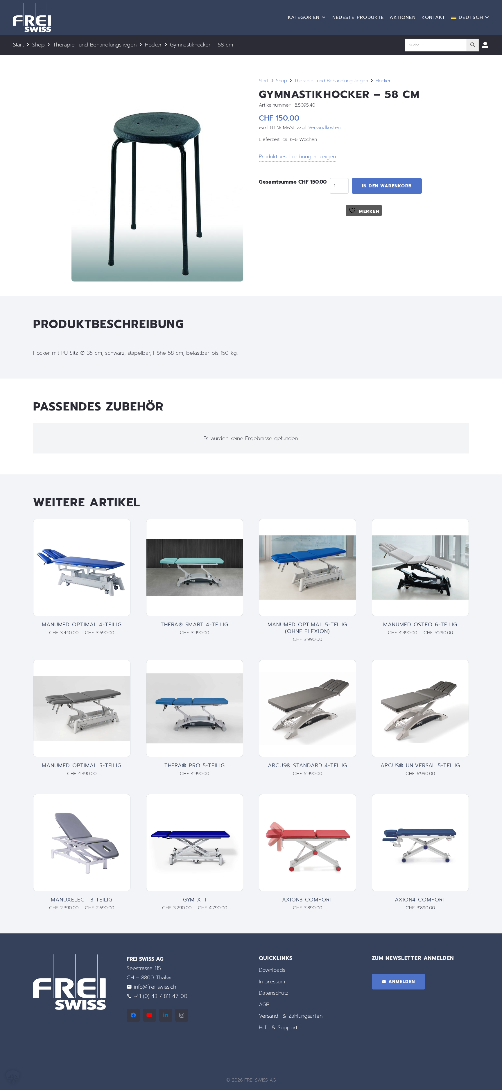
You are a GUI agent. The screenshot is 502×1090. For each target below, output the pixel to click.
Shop (38, 45)
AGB (264, 1005)
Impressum (272, 982)
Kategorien (304, 17)
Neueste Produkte (358, 17)
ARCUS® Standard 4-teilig (307, 765)
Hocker (153, 45)
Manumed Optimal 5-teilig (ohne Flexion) (307, 628)
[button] (470, 17)
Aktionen (403, 17)
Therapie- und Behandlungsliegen (95, 45)
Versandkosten (324, 127)
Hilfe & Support (278, 1027)
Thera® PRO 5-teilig (194, 765)
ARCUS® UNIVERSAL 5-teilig (420, 765)
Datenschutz (273, 993)
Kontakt (433, 17)
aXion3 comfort (307, 900)
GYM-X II (194, 900)
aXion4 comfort (420, 900)
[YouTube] (149, 1015)
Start (18, 45)
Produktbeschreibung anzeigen (297, 157)
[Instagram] (181, 1015)
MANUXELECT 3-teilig (81, 900)
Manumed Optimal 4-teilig (82, 625)
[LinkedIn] (165, 1015)
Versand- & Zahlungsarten (290, 1016)
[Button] (485, 45)
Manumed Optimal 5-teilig (81, 765)
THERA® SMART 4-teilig (194, 625)
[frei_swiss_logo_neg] (32, 17)
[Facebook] (133, 1015)
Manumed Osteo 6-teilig (420, 625)
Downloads (272, 970)
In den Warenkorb (387, 186)
